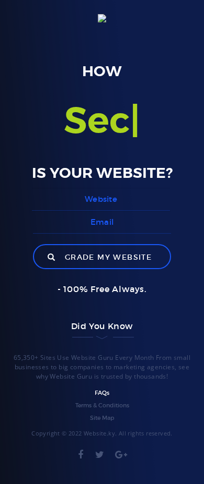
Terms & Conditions (102, 405)
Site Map (102, 417)
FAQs (102, 392)
